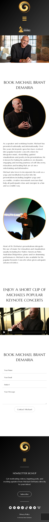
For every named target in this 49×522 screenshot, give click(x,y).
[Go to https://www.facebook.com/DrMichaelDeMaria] (18, 508)
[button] (24, 494)
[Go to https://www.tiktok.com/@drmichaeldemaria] (26, 508)
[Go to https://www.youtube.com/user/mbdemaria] (10, 508)
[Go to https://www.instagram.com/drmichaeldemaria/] (22, 508)
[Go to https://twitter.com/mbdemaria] (34, 508)
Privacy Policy (24, 514)
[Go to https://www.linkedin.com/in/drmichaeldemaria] (14, 508)
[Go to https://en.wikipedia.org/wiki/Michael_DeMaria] (38, 508)
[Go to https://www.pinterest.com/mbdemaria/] (30, 508)
